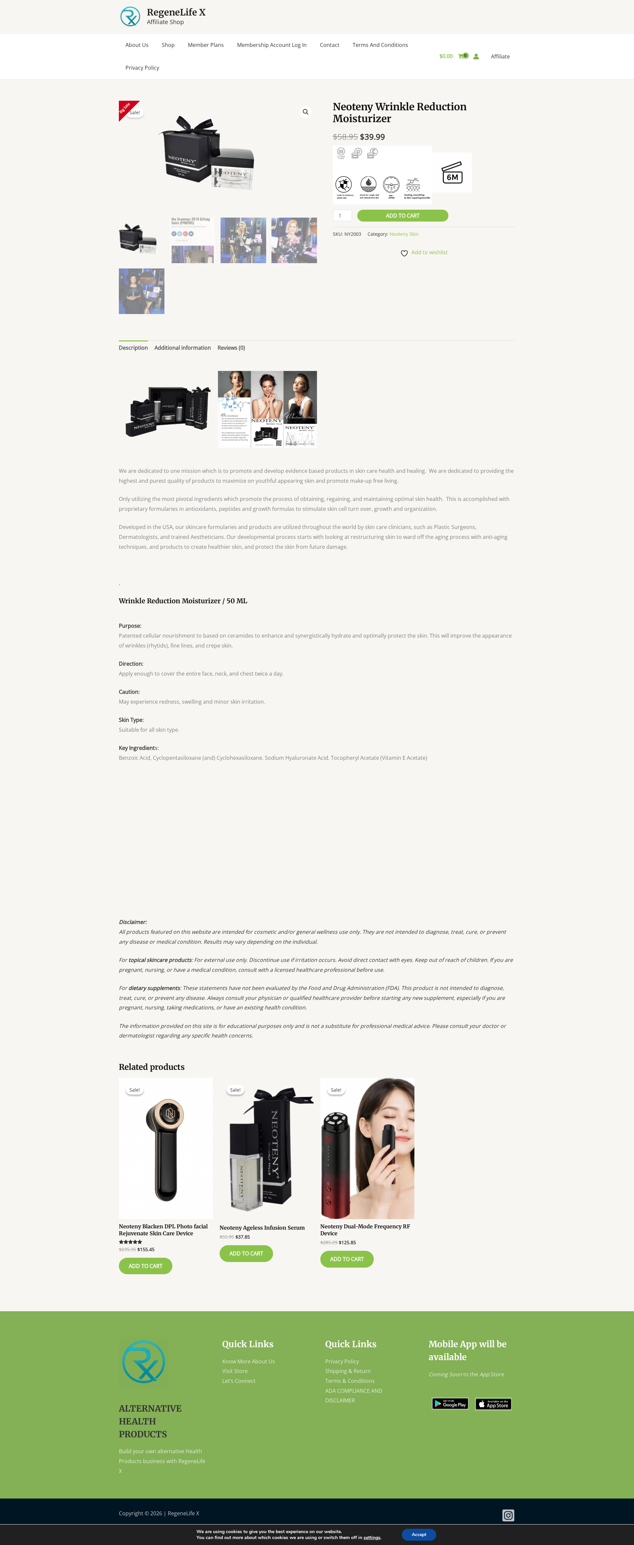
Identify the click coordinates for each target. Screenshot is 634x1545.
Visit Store (235, 1371)
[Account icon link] (476, 56)
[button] (306, 112)
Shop (168, 45)
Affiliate (500, 56)
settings (372, 1538)
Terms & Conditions (350, 1381)
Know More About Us (248, 1361)
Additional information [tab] (183, 347)
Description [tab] (133, 347)
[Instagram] (508, 1515)
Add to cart (403, 215)
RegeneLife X (176, 12)
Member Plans (206, 45)
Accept (419, 1534)
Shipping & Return (348, 1371)
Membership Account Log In (272, 45)
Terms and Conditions (380, 45)
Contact (329, 45)
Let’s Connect (239, 1381)
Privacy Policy (142, 67)
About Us (137, 45)
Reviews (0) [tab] (231, 347)
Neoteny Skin (404, 234)
